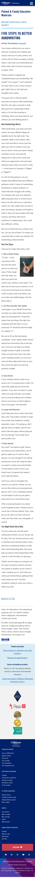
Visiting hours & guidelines (9, 777)
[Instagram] (17, 854)
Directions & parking (7, 780)
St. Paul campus (6, 785)
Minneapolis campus (7, 782)
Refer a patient (6, 802)
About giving (5, 836)
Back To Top (9, 599)
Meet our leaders (6, 814)
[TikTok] (29, 854)
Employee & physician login (9, 797)
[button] (31, 3)
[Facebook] (6, 854)
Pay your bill (5, 758)
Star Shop (4, 839)
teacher (19, 75)
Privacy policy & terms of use (15, 861)
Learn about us (6, 812)
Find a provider (6, 760)
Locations (4, 775)
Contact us (29, 861)
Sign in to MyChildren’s (8, 753)
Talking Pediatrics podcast (9, 800)
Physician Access (6, 795)
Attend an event (6, 834)
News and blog (6, 817)
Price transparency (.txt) (8, 765)
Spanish (23, 43)
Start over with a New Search (14, 23)
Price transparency (6, 763)
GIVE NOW (16, 847)
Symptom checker (6, 755)
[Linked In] (12, 854)
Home (4, 861)
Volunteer (4, 831)
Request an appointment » (17, 658)
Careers (4, 819)
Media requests (6, 822)
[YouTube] (23, 854)
